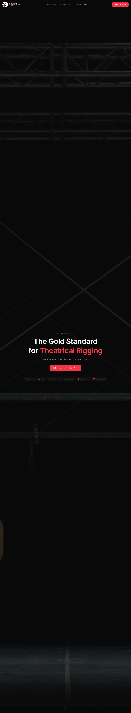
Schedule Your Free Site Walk (65, 368)
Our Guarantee (65, 4)
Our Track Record (80, 4)
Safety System (50, 4)
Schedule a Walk (120, 4)
